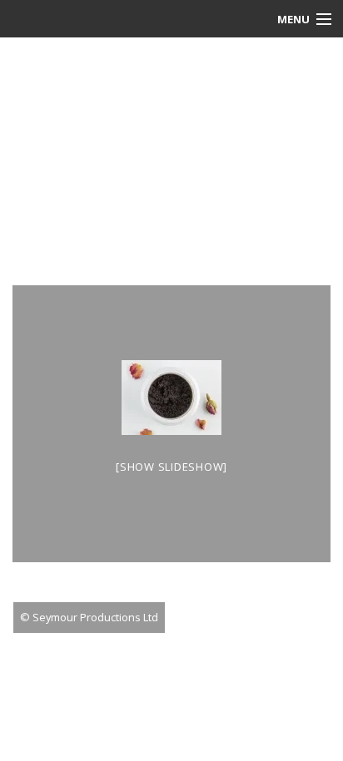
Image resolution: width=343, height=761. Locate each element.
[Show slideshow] (171, 466)
